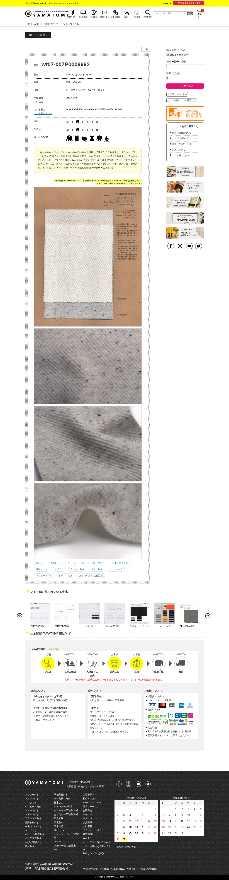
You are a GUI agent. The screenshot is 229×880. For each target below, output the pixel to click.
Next (208, 616)
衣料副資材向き (62, 798)
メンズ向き (31, 830)
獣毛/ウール (42, 569)
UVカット (59, 830)
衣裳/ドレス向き (33, 826)
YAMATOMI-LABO (92, 802)
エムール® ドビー (88, 626)
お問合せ (87, 810)
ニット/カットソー (77, 563)
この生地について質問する (182, 100)
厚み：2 (40, 563)
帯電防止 (58, 822)
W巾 (56, 849)
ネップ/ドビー (100, 563)
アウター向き (77, 569)
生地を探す (88, 794)
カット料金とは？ (43, 113)
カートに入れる (185, 86)
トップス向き (65, 575)
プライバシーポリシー (94, 830)
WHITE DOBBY (37, 626)
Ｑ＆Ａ (86, 838)
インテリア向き (33, 838)
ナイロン (59, 569)
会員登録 (87, 822)
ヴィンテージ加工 (63, 806)
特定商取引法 (90, 834)
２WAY (58, 841)
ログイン (167, 3)
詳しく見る (54, 649)
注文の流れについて (182, 133)
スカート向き (116, 569)
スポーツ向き (32, 814)
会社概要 (87, 826)
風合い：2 (55, 563)
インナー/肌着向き (34, 834)
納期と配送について (182, 144)
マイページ (88, 814)
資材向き (29, 846)
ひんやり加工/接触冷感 (66, 810)
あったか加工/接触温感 (91, 575)
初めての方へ (90, 798)
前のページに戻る (38, 34)
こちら (104, 731)
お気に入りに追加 (178, 94)
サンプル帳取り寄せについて (186, 138)
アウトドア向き (33, 818)
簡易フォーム (90, 806)
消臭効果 (58, 818)
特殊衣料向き (32, 822)
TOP (27, 24)
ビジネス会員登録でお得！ (188, 3)
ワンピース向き (44, 575)
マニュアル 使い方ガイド (97, 842)
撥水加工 (58, 802)
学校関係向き (61, 794)
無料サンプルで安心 (93, 853)
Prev (20, 616)
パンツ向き (96, 569)
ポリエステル (121, 563)
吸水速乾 (58, 826)
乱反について (178, 149)
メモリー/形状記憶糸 (65, 845)
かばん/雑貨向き (33, 842)
